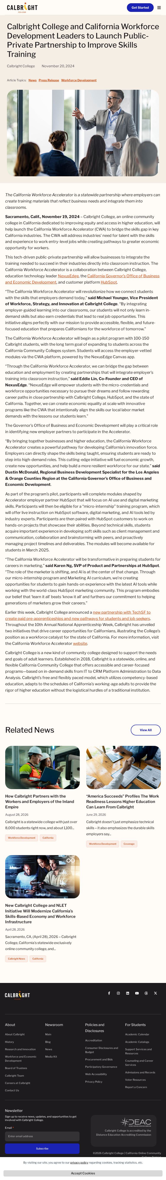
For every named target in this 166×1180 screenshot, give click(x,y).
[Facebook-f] (111, 995)
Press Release (49, 80)
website (80, 643)
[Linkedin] (129, 995)
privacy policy (79, 1162)
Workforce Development (79, 80)
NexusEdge (68, 276)
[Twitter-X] (157, 995)
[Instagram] (120, 995)
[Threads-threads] (148, 995)
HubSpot (109, 282)
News (33, 80)
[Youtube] (138, 995)
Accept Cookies (83, 1173)
